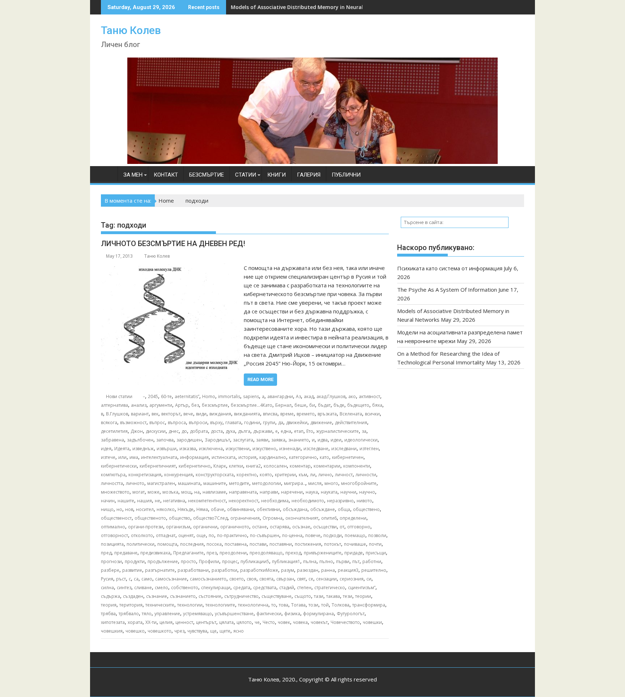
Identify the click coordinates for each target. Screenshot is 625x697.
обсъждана (295, 509)
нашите (126, 501)
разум (287, 570)
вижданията (247, 414)
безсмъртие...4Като (251, 405)
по (211, 535)
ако (352, 396)
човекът (319, 622)
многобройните (359, 483)
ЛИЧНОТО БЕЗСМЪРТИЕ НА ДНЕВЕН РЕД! (173, 243)
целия (166, 622)
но (119, 509)
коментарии (327, 466)
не (157, 501)
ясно (238, 631)
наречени (292, 492)
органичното (234, 527)
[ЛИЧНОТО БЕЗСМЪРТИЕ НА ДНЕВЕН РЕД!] (170, 267)
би (312, 405)
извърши (167, 448)
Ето (309, 431)
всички (372, 414)
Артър (181, 405)
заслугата (243, 440)
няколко (166, 509)
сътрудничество (241, 596)
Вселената (351, 414)
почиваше (355, 544)
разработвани (193, 570)
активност (369, 396)
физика (292, 614)
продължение (163, 561)
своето (236, 579)
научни (348, 492)
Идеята (121, 448)
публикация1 (286, 561)
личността (112, 483)
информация (194, 457)
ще (213, 631)
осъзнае (301, 527)
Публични (346, 175)
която (266, 475)
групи (269, 422)
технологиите (220, 605)
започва (165, 440)
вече (188, 414)
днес (174, 431)
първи (342, 561)
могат (138, 492)
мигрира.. (294, 483)
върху (216, 422)
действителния (351, 422)
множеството (115, 492)
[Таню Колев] (312, 161)
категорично (303, 457)
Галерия (308, 175)
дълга (244, 431)
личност (344, 475)
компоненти (356, 466)
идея (106, 448)
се (311, 579)
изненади (290, 448)
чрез (179, 631)
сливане (143, 587)
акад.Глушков (330, 396)
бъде (338, 405)
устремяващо (197, 614)
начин (108, 501)
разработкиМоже (259, 570)
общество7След (210, 518)
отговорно (358, 527)
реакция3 (348, 570)
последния (192, 544)
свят (301, 579)
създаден (133, 596)
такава (333, 596)
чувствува (197, 631)
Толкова (340, 605)
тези (347, 596)
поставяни (280, 544)
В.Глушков (117, 414)
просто (188, 561)
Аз (298, 396)
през (212, 553)
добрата (199, 431)
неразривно (340, 501)
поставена (236, 544)
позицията (112, 544)
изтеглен (369, 448)
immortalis (229, 396)
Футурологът (351, 614)
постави (258, 544)
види (201, 414)
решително (373, 570)
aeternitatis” (187, 396)
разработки (224, 570)
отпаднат (165, 535)
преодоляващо (266, 553)
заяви (262, 440)
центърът (206, 622)
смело (161, 587)
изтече (108, 457)
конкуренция (178, 475)
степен (304, 587)
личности (366, 475)
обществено (366, 509)
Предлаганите (188, 553)
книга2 (253, 466)
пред (106, 553)
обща (344, 509)
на (197, 492)
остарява (279, 527)
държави (262, 431)
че (257, 622)
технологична (253, 605)
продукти (135, 561)
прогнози (111, 561)
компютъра (113, 475)
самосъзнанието (208, 579)
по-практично (232, 535)
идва (323, 440)
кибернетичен (347, 457)
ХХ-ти (151, 622)
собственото (184, 587)
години (252, 422)
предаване (125, 553)
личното (135, 483)
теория (108, 605)
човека (300, 622)
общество (179, 518)
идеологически (361, 440)
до (184, 431)
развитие (132, 570)
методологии (266, 483)
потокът (332, 544)
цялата (226, 622)
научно (367, 492)
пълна (309, 561)
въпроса (177, 422)
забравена (112, 440)
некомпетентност (207, 501)
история (247, 457)
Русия (107, 579)
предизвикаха (155, 553)
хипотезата (113, 622)
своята (266, 579)
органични (205, 527)
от (342, 527)
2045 (153, 396)
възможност (133, 422)
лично (325, 475)
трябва (108, 614)
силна (107, 587)
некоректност (243, 501)
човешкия (112, 631)
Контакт (166, 175)
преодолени (233, 553)
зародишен (189, 440)
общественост (116, 518)
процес (230, 561)
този (313, 605)
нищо (107, 509)
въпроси (198, 422)
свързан (285, 579)
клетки (236, 466)
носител (145, 509)
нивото (364, 501)
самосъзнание (171, 579)
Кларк (219, 466)
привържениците (322, 553)
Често (269, 622)
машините (214, 483)
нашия (144, 501)
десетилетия (114, 431)
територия (131, 605)
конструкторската (215, 475)
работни (371, 561)
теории (363, 596)
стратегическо (329, 587)
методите (239, 483)
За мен (133, 175)
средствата (264, 587)
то (273, 605)
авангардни (280, 396)
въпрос (157, 422)
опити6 (329, 518)
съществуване (277, 596)
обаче (217, 509)
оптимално (113, 527)
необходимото (308, 501)
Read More (260, 379)
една (286, 431)
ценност (184, 622)
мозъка (170, 492)
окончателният (301, 518)
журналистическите (337, 431)
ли (312, 475)
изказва (187, 448)
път (356, 561)
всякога (109, 422)
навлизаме (214, 492)
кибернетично (195, 466)
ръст (121, 579)
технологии (190, 605)
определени (353, 518)
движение (321, 422)
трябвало (129, 614)
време (287, 414)
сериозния (351, 579)
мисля (315, 483)
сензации (326, 579)
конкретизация (144, 475)
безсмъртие (215, 405)
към (303, 475)
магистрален (161, 483)
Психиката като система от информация (449, 268)
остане (259, 527)
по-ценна (292, 535)
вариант (140, 414)
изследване (315, 448)
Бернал (283, 405)
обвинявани (240, 509)
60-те (166, 396)
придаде (353, 553)
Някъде (186, 509)
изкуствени (238, 448)
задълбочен (140, 440)
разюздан (307, 570)
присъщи (376, 553)
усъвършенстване (234, 614)
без (195, 405)
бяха (377, 405)
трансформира (368, 605)
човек (284, 622)
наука (312, 492)
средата (241, 587)
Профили (209, 561)
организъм (178, 527)
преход (293, 553)
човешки (372, 622)
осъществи (325, 527)
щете (225, 631)
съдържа (110, 596)
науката (329, 492)
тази (318, 596)
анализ (138, 405)
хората (135, 622)
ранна (328, 570)
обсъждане (322, 509)
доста (217, 431)
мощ (186, 492)
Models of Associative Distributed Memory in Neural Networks (310, 7)
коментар (300, 466)
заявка (278, 440)
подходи (332, 535)
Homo (208, 396)
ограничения (245, 518)
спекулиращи (215, 587)
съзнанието (183, 596)
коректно (247, 475)
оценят (186, 535)
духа (230, 431)
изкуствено (264, 448)
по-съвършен (264, 535)
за (364, 431)
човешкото (159, 631)
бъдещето (358, 405)
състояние (210, 596)
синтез (124, 587)
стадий (286, 587)
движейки (296, 422)
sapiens (251, 396)
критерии (285, 475)
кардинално (272, 457)
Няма (202, 509)
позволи (377, 535)
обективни (268, 509)
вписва (270, 414)
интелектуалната (159, 457)
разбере (110, 570)
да (280, 422)
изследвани (344, 448)
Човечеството (345, 622)
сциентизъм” (361, 587)
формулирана (318, 614)
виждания (220, 414)
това (283, 605)
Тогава (298, 605)
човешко (135, 631)
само (146, 579)
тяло (147, 614)
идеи (336, 440)
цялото (244, 622)
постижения (308, 544)
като (324, 457)
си (368, 579)
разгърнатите (160, 570)
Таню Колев (131, 30)
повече (312, 535)
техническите (159, 605)
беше (300, 405)
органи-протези (145, 527)
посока (214, 544)
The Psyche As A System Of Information (447, 289)
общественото (150, 518)
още (201, 535)
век (155, 414)
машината (189, 483)
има (133, 457)
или (122, 457)
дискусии (156, 431)
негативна (174, 501)
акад (309, 396)
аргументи (160, 405)
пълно (326, 561)
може (154, 492)
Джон (137, 431)
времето (306, 414)
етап (298, 431)
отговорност (114, 535)
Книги (276, 175)
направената (243, 492)
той (325, 605)
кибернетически (119, 466)
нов (129, 509)
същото (302, 596)
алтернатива (114, 405)
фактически (268, 614)
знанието (298, 440)
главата (233, 422)
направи (269, 492)
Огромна (272, 518)
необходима (275, 501)
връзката (327, 414)
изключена (211, 448)
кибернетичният (158, 466)
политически (140, 544)
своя (251, 579)
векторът (170, 414)
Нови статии (119, 396)
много (331, 483)
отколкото (142, 535)
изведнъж (143, 448)
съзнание (156, 596)
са (136, 579)
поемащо (355, 535)
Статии (245, 175)
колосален (275, 466)
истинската (223, 457)
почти (375, 544)
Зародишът (217, 440)
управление (167, 614)
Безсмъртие (206, 175)
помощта (167, 544)
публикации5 (255, 561)
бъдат (324, 405)
